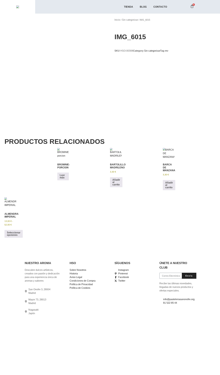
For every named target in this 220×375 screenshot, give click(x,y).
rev (166, 50)
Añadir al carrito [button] (116, 182)
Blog (143, 7)
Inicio (117, 20)
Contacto (160, 7)
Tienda (128, 7)
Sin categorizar (130, 20)
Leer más (62, 176)
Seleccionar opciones (13, 233)
